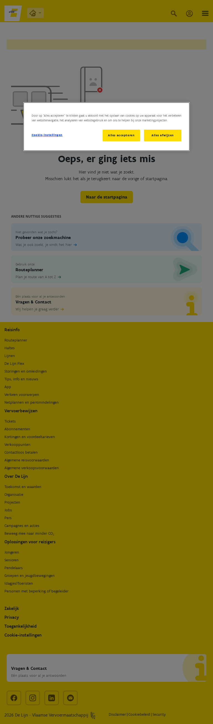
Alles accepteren (121, 135)
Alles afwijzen (162, 135)
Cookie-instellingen (47, 135)
